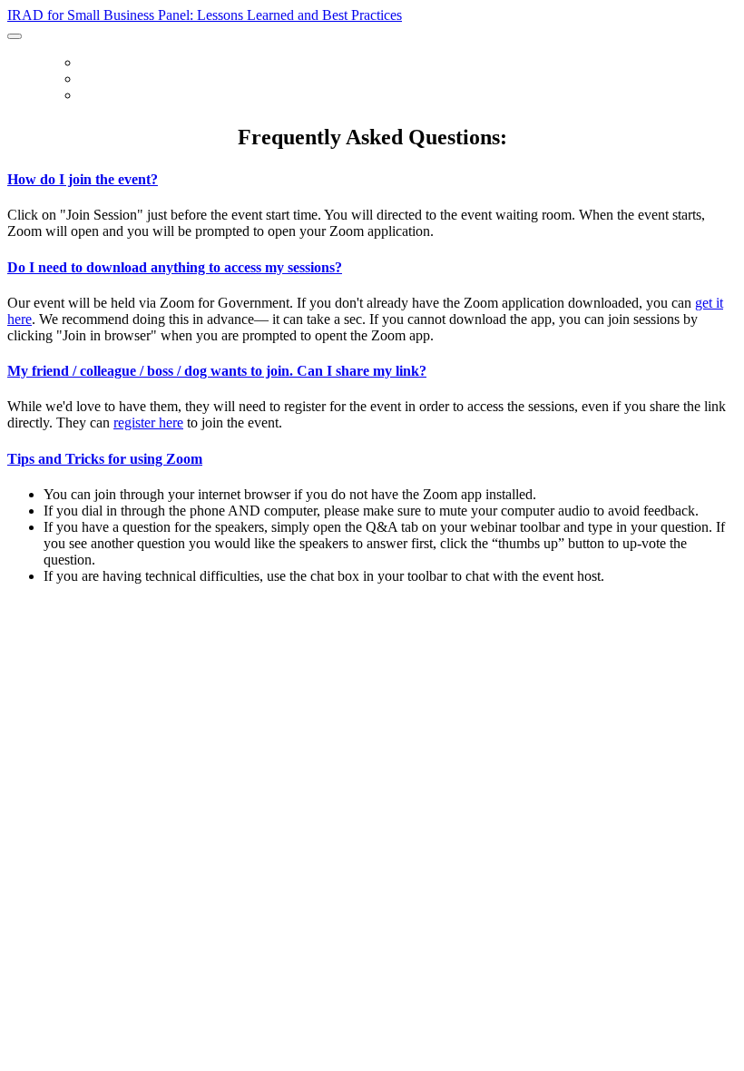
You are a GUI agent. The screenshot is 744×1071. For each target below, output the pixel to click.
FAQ (90, 80)
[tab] (372, 180)
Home (95, 63)
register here (148, 422)
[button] (372, 180)
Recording (110, 96)
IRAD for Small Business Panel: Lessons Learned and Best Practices (204, 15)
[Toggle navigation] (14, 36)
